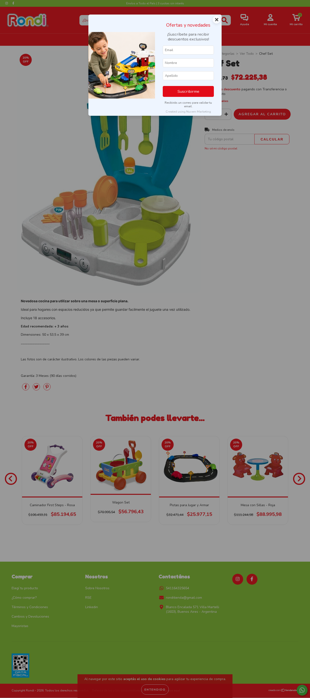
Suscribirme (188, 91)
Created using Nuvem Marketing (188, 111)
